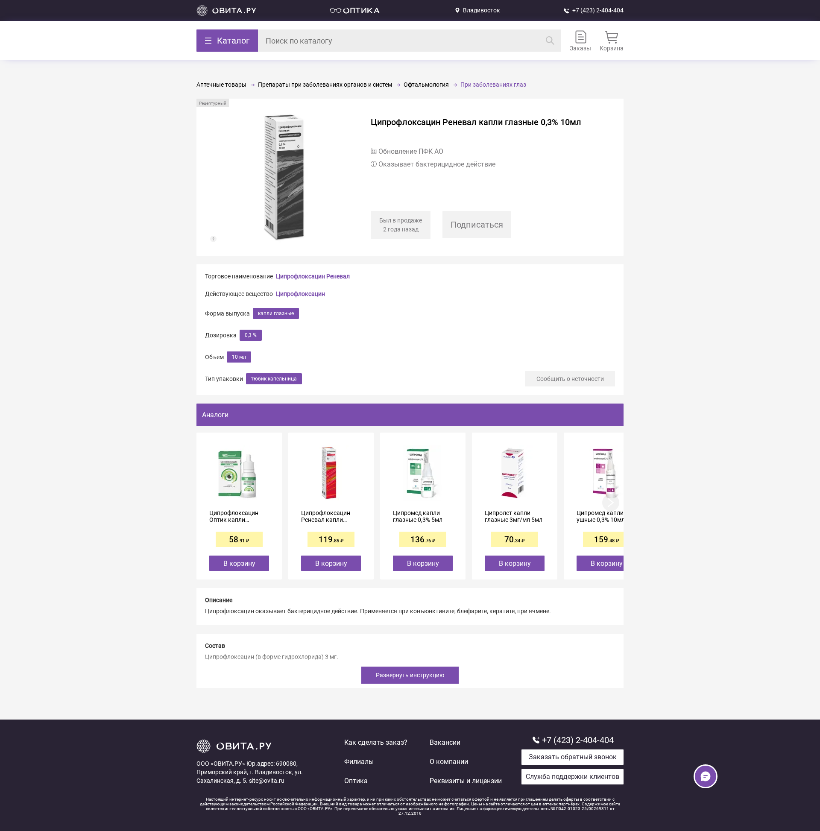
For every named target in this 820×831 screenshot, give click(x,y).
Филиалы (359, 762)
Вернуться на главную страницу (226, 10)
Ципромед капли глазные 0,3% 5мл (417, 516)
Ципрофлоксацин (300, 293)
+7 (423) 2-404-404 (598, 10)
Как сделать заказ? (375, 742)
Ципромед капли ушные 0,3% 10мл (601, 516)
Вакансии (445, 742)
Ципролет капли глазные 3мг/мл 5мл (513, 516)
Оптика (356, 781)
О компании (449, 762)
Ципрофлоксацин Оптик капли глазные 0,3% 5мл (234, 516)
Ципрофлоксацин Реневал (313, 276)
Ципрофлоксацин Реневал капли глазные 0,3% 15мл (327, 516)
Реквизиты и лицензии (466, 781)
